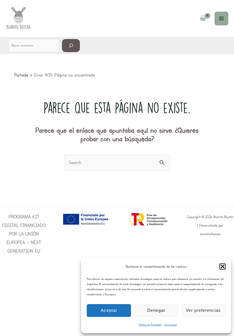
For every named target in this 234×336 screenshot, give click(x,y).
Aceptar (109, 310)
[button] (222, 266)
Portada (21, 75)
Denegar (156, 310)
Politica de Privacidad (150, 324)
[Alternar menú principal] (221, 18)
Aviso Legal (170, 324)
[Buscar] (71, 45)
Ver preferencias (203, 310)
